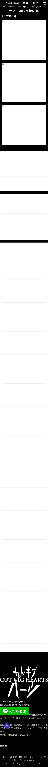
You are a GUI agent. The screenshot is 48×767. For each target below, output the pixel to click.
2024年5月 (9, 409)
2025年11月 (10, 305)
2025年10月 (10, 311)
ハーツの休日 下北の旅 (12, 179)
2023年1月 (9, 502)
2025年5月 (9, 340)
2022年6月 (9, 542)
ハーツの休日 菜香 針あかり (14, 162)
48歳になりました (12, 93)
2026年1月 (9, 294)
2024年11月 (10, 374)
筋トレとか (9, 222)
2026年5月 (9, 271)
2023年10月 (10, 450)
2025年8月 (9, 323)
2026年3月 (9, 282)
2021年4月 (9, 623)
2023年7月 (9, 467)
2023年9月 (9, 455)
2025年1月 (9, 363)
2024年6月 (9, 403)
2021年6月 (9, 611)
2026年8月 (9, 253)
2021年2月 (9, 635)
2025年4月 (9, 346)
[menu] (44, 3)
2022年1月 (9, 571)
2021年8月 (9, 600)
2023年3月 (9, 490)
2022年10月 (10, 519)
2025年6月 (9, 334)
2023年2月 (9, 496)
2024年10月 (10, 380)
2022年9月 (9, 525)
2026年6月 (9, 265)
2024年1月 (9, 432)
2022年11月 (10, 513)
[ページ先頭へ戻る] (7, 726)
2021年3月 (9, 629)
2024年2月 (9, 427)
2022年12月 (10, 507)
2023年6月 (9, 473)
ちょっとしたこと (12, 205)
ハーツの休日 (10, 135)
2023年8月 (9, 461)
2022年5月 (9, 548)
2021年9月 (9, 594)
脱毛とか (8, 228)
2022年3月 (9, 559)
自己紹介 (8, 233)
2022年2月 (9, 565)
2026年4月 (9, 276)
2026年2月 (9, 288)
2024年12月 (10, 369)
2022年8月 (9, 530)
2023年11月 (10, 444)
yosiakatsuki (23, 764)
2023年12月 (10, 438)
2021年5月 (9, 617)
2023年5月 (9, 479)
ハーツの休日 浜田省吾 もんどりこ (17, 185)
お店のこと (9, 210)
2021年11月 (10, 583)
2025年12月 (10, 299)
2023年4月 (9, 484)
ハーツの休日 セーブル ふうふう (16, 167)
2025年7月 (9, 328)
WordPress (39, 764)
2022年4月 (9, 554)
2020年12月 (10, 646)
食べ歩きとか (10, 216)
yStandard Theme (11, 764)
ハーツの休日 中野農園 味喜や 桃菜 (18, 173)
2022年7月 (9, 536)
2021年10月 (10, 588)
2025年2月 (9, 357)
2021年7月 (9, 606)
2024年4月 (9, 415)
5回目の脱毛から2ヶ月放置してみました (22, 50)
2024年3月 (9, 421)
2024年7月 (9, 398)
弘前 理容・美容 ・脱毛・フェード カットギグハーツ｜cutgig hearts (24, 7)
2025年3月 (9, 351)
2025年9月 (9, 317)
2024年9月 (9, 386)
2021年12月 (10, 577)
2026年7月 (9, 259)
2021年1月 (9, 640)
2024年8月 (9, 392)
